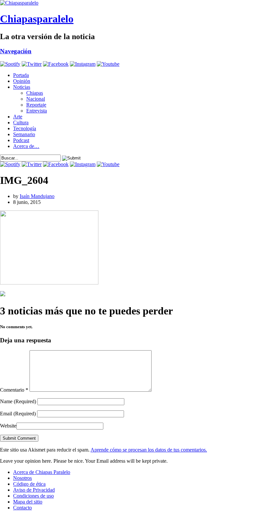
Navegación (15, 51)
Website (8, 426)
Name (18, 401)
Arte (17, 116)
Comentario (14, 390)
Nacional (35, 99)
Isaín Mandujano (37, 196)
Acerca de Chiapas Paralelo (41, 472)
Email (18, 413)
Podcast (21, 140)
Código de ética (29, 484)
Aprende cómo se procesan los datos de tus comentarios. (149, 450)
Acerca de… (26, 146)
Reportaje (36, 105)
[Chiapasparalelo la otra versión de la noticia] (134, 3)
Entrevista (36, 110)
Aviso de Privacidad (34, 490)
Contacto (22, 507)
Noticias (21, 87)
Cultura (21, 122)
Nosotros (22, 478)
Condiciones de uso (33, 496)
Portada (21, 75)
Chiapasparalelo (36, 19)
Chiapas (34, 93)
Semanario (24, 134)
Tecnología (24, 128)
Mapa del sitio (27, 501)
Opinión (21, 81)
